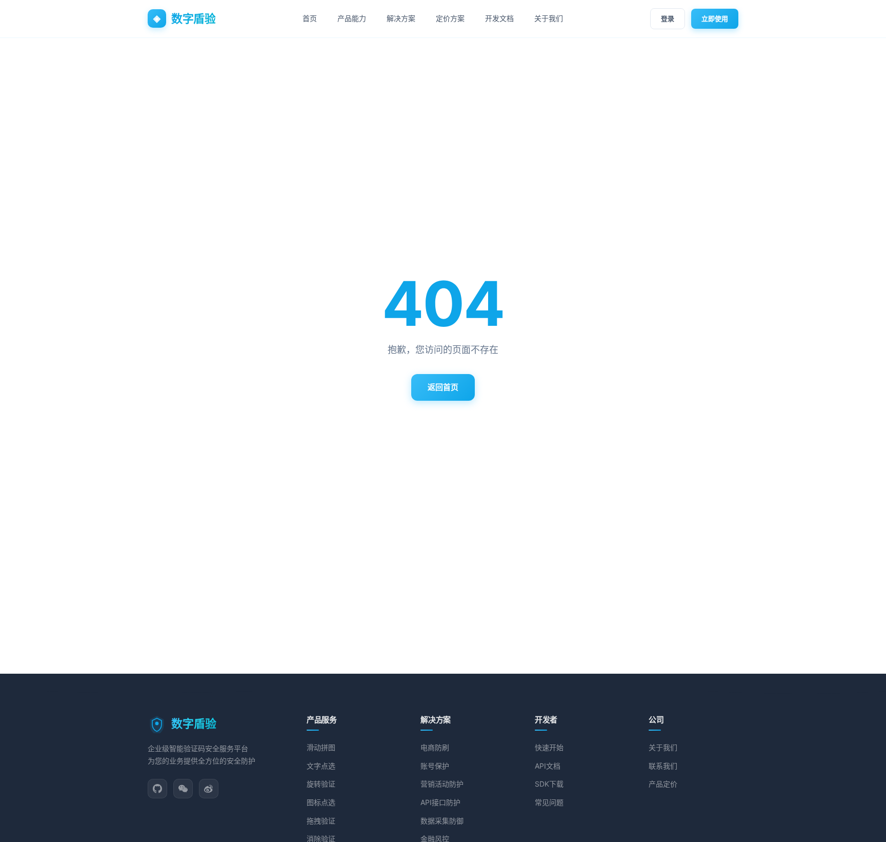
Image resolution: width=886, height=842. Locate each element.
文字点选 (321, 765)
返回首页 (443, 387)
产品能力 (351, 18)
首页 (310, 18)
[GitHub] (157, 788)
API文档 (547, 765)
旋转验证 (321, 783)
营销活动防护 (442, 783)
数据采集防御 (442, 820)
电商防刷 (434, 747)
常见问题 (549, 802)
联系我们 (663, 765)
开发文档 (499, 18)
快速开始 (549, 747)
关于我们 (548, 18)
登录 (667, 18)
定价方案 (450, 18)
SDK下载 (549, 783)
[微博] (208, 788)
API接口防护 (440, 802)
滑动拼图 (321, 747)
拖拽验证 (321, 820)
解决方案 (401, 18)
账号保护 (434, 765)
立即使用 (714, 18)
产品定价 (663, 783)
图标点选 (321, 802)
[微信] (183, 788)
